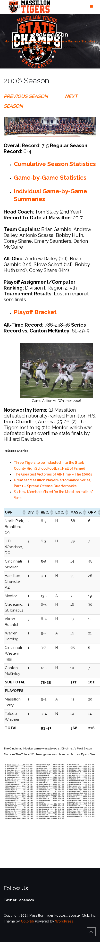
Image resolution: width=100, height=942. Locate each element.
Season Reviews (48, 47)
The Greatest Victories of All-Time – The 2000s (53, 474)
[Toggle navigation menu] (91, 6)
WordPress (64, 921)
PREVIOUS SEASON (26, 96)
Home (9, 41)
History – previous (27, 41)
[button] (23, 512)
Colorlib (27, 921)
